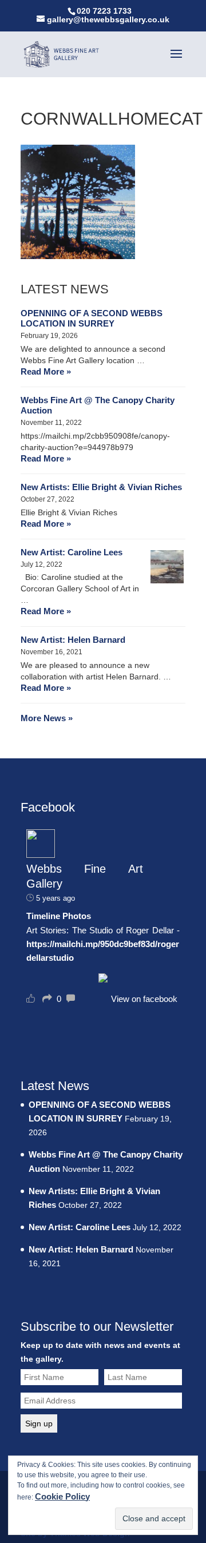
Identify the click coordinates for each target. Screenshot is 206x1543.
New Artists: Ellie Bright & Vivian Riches (101, 487)
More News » (47, 718)
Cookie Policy (62, 1496)
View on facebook (144, 999)
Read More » (46, 371)
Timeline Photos (58, 916)
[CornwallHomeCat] (78, 256)
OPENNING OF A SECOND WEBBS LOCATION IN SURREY (92, 318)
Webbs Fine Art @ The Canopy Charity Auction (98, 405)
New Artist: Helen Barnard (73, 640)
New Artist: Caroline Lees (71, 552)
